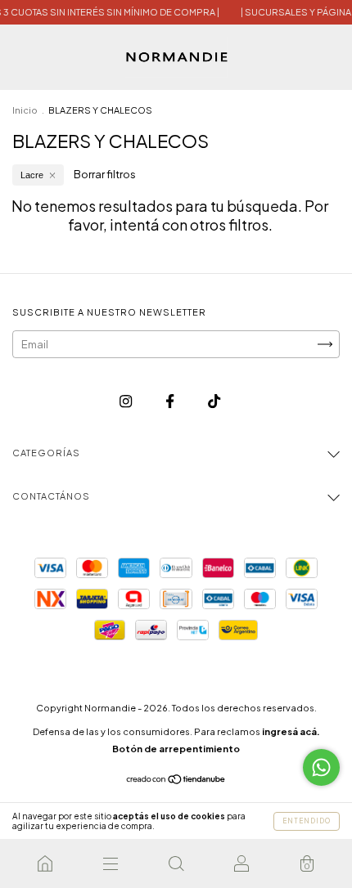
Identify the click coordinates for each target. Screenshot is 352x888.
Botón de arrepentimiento (176, 748)
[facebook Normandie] (171, 400)
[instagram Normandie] (126, 400)
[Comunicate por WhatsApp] (321, 767)
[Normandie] (45, 863)
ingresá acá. (291, 731)
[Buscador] (176, 863)
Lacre (31, 175)
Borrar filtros (105, 174)
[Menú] (110, 863)
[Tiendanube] (176, 780)
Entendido (306, 821)
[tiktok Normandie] (214, 400)
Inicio (25, 110)
